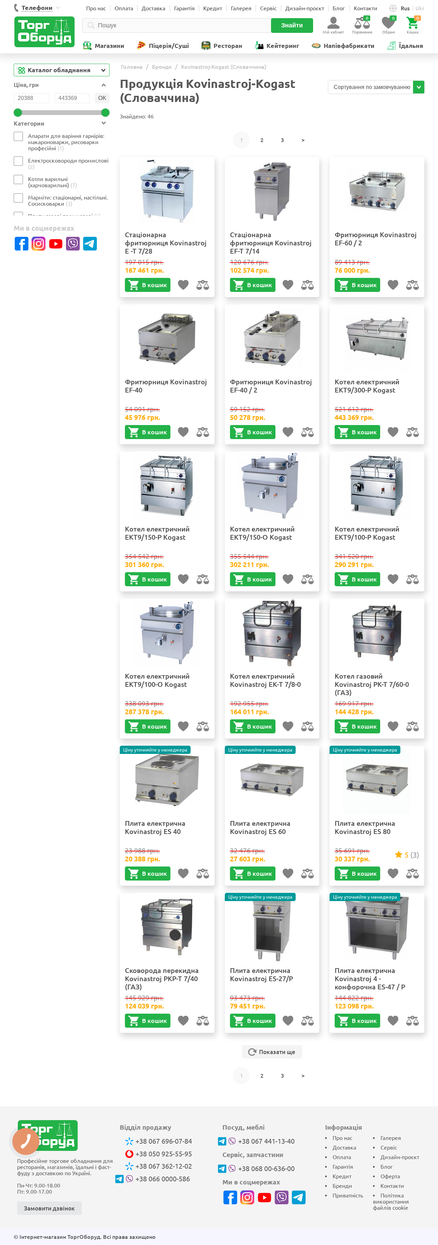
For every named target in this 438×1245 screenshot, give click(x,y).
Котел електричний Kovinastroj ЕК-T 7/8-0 (265, 680)
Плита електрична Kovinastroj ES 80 (365, 827)
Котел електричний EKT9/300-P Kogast (367, 386)
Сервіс (268, 8)
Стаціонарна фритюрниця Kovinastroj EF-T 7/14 (271, 243)
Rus (405, 8)
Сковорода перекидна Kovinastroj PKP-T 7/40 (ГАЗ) (162, 978)
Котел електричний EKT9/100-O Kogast (157, 680)
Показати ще (277, 1052)
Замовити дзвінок (49, 1208)
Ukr (419, 8)
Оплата (124, 8)
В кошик (154, 284)
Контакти (365, 8)
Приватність (348, 1195)
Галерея (241, 8)
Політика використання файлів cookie (391, 1201)
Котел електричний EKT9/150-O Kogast (262, 533)
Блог (339, 8)
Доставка (153, 8)
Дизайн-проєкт (304, 8)
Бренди (342, 1186)
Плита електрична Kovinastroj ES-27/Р (261, 974)
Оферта (390, 1176)
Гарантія (184, 8)
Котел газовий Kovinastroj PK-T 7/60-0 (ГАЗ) (372, 684)
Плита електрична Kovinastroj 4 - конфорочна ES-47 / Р (370, 978)
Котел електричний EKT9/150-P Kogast (157, 533)
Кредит (212, 8)
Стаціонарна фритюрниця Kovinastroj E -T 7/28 (166, 243)
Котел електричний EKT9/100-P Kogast (367, 533)
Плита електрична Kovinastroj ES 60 (260, 827)
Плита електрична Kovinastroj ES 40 (155, 827)
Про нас (96, 8)
